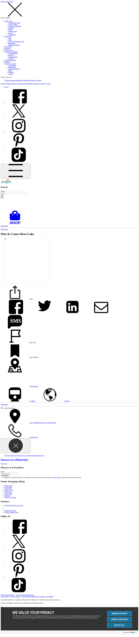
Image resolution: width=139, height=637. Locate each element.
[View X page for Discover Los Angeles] (19, 117)
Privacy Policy (5, 596)
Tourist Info (8, 492)
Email (2, 471)
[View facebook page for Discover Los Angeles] (19, 103)
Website (66, 401)
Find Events (8, 46)
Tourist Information (10, 60)
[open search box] (69, 203)
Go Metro (32, 401)
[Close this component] (16, 445)
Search (3, 191)
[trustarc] (132, 632)
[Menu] (16, 171)
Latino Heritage (13, 57)
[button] (135, 610)
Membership (12, 67)
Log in (7, 87)
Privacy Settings (15, 596)
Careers (10, 74)
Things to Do (8, 21)
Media (10, 70)
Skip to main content (7, 1)
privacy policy (57, 477)
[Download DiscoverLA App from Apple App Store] (8, 595)
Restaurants (11, 43)
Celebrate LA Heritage (11, 52)
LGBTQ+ (11, 58)
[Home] (6, 183)
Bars (9, 38)
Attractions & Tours (14, 23)
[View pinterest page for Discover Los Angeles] (19, 147)
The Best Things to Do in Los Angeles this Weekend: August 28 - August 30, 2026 (25, 83)
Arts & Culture (12, 24)
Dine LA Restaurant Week (16, 41)
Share (31, 299)
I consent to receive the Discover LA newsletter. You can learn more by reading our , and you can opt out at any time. (42, 477)
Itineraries (7, 48)
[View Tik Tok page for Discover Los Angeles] (19, 161)
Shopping (11, 28)
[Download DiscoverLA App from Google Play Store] (25, 595)
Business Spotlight (13, 45)
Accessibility (49, 596)
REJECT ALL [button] (119, 625)
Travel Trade (12, 65)
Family (10, 29)
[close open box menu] (15, 16)
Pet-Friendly (12, 35)
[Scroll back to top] (1, 606)
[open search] (69, 203)
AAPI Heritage (12, 53)
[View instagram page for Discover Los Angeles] (19, 132)
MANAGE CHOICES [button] (119, 613)
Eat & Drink (8, 36)
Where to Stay (9, 50)
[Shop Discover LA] (16, 224)
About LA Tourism (10, 64)
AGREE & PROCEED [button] (119, 619)
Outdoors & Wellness (14, 26)
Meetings (7, 62)
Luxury (10, 33)
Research (11, 72)
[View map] (15, 372)
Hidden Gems (12, 31)
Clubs (10, 40)
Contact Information (9, 408)
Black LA (11, 55)
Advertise (42, 596)
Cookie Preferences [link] (29, 596)
